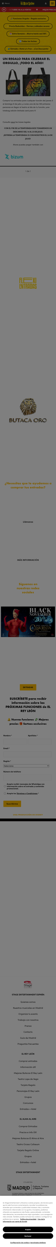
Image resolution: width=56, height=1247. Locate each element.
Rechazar (27, 1236)
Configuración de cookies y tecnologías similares (28, 1242)
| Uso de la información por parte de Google (24, 1220)
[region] (28, 1221)
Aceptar (28, 1229)
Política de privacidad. (28, 1219)
